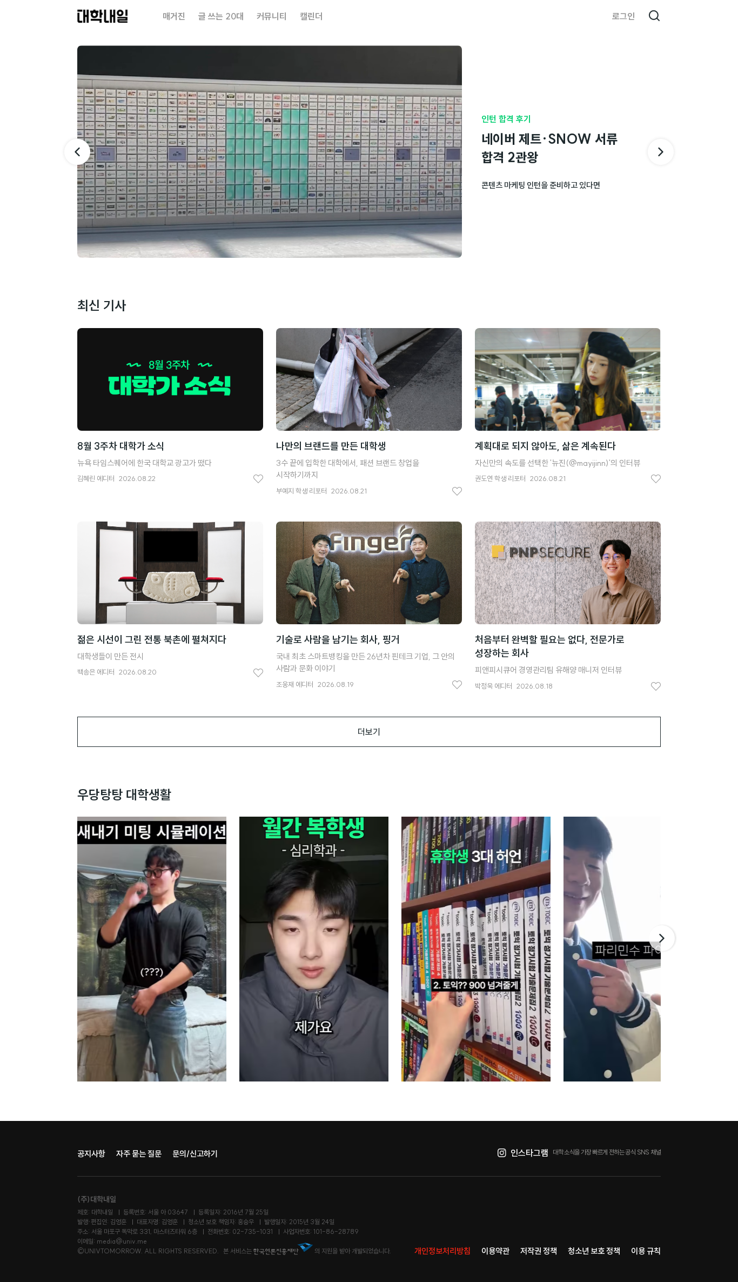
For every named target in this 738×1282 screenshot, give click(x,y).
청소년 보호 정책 (594, 1251)
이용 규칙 (646, 1251)
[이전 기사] (77, 152)
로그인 (623, 16)
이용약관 (495, 1251)
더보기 (369, 731)
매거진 (174, 16)
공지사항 (91, 1154)
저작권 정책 (538, 1251)
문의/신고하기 (195, 1154)
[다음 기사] (660, 152)
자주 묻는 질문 (139, 1154)
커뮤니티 (272, 16)
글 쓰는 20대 (221, 16)
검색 (654, 16)
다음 (663, 938)
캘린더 (311, 16)
